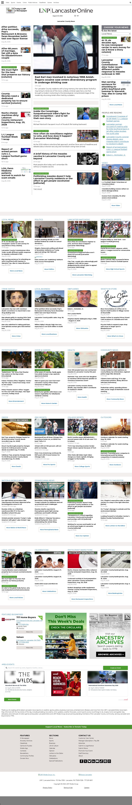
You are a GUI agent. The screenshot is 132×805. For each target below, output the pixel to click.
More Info (29, 632)
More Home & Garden (49, 403)
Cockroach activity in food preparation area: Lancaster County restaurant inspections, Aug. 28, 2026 (82, 580)
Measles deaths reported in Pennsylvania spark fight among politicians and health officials (46, 511)
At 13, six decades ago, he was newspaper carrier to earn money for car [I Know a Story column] (116, 46)
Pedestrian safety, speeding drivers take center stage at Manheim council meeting (115, 389)
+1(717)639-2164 (23, 624)
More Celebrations (49, 591)
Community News (109, 350)
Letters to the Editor (112, 480)
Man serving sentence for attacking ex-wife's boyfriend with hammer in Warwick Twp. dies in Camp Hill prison (114, 89)
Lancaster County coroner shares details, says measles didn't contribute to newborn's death (117, 140)
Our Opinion (74, 480)
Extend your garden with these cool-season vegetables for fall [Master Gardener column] (48, 394)
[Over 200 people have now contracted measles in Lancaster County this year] (82, 359)
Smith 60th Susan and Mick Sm (46, 584)
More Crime (16, 336)
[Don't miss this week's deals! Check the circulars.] (65, 636)
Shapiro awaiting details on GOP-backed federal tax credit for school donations (48, 241)
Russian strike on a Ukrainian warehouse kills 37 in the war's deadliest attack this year (13, 511)
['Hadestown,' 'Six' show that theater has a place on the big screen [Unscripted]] (16, 359)
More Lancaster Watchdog (82, 275)
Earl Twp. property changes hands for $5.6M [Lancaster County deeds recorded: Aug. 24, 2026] (16, 439)
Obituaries (73, 289)
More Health (82, 397)
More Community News (115, 399)
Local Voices (8, 550)
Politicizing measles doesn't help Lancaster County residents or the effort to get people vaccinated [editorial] (53, 180)
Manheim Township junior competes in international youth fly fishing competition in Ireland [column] (115, 455)
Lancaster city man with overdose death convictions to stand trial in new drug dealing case (16, 311)
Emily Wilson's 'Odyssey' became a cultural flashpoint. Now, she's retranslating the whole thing (47, 520)
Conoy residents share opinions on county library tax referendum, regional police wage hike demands (115, 372)
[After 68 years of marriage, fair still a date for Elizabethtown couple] (25, 50)
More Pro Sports (49, 464)
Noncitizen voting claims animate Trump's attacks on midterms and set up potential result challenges (49, 502)
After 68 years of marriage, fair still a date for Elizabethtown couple (11, 53)
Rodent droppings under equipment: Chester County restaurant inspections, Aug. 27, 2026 (82, 589)
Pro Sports (40, 417)
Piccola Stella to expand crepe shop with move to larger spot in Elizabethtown (114, 326)
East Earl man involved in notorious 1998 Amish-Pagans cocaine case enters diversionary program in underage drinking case (66, 80)
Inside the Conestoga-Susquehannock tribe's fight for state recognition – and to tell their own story (51, 115)
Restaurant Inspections (80, 550)
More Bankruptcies (115, 593)
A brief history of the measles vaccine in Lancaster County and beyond (52, 156)
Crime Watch (8, 289)
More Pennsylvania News (49, 529)
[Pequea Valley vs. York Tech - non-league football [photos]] (115, 229)
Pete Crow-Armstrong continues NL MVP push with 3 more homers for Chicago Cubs (48, 455)
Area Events (8, 664)
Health (71, 350)
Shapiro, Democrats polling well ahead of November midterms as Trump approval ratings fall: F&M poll (49, 250)
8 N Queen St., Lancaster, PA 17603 (28, 640)
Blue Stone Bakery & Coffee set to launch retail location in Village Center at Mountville (115, 311)
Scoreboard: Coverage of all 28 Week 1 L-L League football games (117, 118)
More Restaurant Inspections (82, 599)
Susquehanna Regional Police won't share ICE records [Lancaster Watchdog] (81, 254)
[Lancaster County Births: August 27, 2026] (49, 559)
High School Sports (111, 220)
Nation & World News (13, 480)
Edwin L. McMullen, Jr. (116, 155)
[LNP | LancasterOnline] (66, 10)
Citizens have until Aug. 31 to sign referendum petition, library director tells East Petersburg (114, 380)
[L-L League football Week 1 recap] (25, 136)
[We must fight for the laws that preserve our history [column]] (25, 68)
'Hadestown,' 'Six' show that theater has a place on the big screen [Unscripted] (15, 374)
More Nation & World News (16, 528)
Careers (86, 788)
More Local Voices (16, 597)
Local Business (42, 289)
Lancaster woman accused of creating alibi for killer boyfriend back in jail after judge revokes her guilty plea (117, 129)
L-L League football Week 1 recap (9, 136)
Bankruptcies (108, 550)
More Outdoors (115, 465)
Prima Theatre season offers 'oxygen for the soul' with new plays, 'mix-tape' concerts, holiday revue (16, 391)
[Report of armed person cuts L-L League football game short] (25, 150)
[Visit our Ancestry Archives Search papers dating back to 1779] (110, 636)
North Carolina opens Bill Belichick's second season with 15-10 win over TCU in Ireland (82, 439)
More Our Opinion (82, 536)
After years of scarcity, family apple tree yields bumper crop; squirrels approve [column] (48, 374)
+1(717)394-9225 (23, 642)
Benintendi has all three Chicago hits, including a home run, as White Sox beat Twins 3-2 (49, 439)
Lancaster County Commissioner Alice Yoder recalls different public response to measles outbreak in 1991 (113, 67)
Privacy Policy (47, 788)
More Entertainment (16, 401)
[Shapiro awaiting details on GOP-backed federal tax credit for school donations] (49, 229)
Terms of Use (68, 788)
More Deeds (16, 466)
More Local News (116, 105)
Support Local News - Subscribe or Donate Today (66, 727)
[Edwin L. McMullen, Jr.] (82, 298)
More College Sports (82, 466)
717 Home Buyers (26, 617)
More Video (116, 205)
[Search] (130, 2)
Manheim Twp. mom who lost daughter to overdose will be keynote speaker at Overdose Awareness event (82, 378)
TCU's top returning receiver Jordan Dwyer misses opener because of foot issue (82, 448)
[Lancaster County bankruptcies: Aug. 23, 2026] (115, 559)
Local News (8, 220)
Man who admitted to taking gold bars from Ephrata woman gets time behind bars (16, 326)
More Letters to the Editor (115, 526)
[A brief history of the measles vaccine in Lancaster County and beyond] (88, 159)
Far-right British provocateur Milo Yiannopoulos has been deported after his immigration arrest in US (16, 502)
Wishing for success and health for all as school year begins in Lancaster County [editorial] (82, 526)
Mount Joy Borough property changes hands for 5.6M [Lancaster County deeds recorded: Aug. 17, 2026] (16, 448)
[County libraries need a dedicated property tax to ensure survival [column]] (25, 95)
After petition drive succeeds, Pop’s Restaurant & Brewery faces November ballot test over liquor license (14, 33)
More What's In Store (115, 336)
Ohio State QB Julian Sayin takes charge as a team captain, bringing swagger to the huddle (80, 457)
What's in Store (109, 289)
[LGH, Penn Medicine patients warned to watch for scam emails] (25, 170)
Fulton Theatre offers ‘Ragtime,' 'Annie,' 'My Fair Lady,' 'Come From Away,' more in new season (16, 382)
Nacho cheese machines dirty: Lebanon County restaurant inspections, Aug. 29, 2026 (13, 119)
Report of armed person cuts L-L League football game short (116, 149)
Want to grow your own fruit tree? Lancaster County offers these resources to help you (47, 382)
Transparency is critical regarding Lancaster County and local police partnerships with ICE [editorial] (80, 517)
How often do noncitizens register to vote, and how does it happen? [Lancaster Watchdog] (53, 136)
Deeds (5, 417)
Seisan (20, 637)
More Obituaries (82, 328)
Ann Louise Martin (74, 314)
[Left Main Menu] (2, 2)
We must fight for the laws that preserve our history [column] (15, 73)
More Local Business (49, 334)
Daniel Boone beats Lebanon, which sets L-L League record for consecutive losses (115, 250)
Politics (39, 220)
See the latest (110, 31)
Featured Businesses (12, 614)
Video (105, 163)
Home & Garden (42, 350)
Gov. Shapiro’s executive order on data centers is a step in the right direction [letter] (115, 502)
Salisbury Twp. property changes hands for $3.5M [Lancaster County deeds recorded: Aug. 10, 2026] (16, 457)
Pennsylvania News (44, 480)
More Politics (49, 269)
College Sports (76, 417)
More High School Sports (115, 269)
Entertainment (9, 350)
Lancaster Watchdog (79, 220)
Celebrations (42, 550)
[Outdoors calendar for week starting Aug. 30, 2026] (115, 427)
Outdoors (106, 417)
